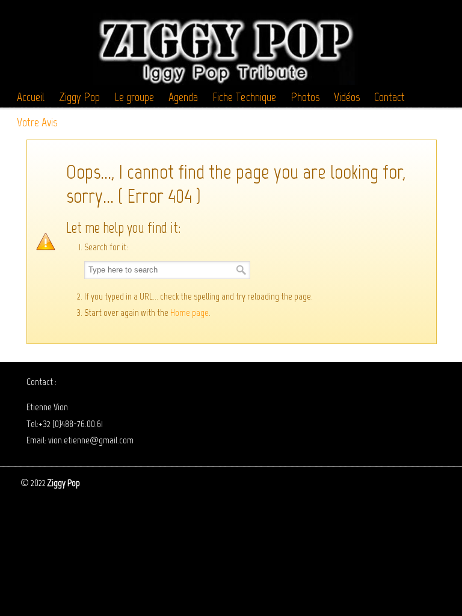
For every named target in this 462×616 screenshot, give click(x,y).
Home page (189, 312)
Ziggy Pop (225, 44)
